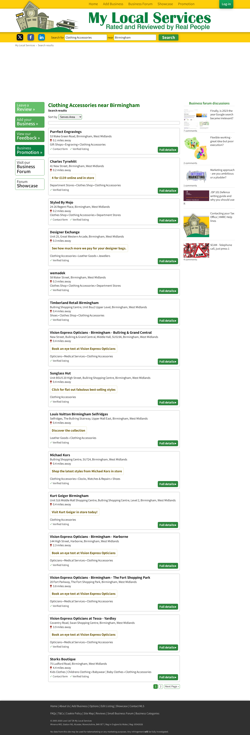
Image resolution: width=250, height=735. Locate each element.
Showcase (27, 184)
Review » (26, 107)
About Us (64, 706)
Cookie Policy (74, 713)
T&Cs (61, 713)
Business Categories (147, 713)
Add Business (80, 706)
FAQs (53, 713)
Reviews (101, 713)
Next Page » (172, 686)
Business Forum (26, 167)
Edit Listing (107, 706)
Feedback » (28, 136)
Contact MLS (137, 706)
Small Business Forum (120, 713)
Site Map (89, 713)
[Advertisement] (125, 74)
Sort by (52, 117)
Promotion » (29, 150)
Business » (27, 122)
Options (94, 706)
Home (53, 706)
